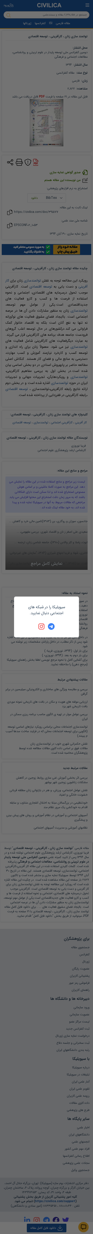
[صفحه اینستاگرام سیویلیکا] (41, 626)
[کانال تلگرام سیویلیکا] (51, 626)
